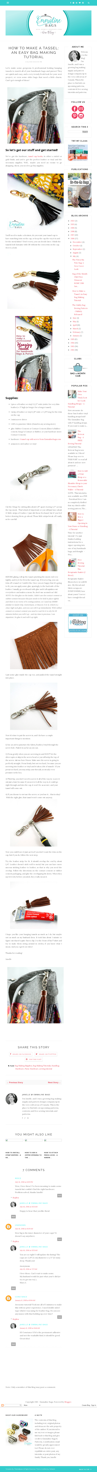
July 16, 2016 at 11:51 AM (28, 1207)
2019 (72, 228)
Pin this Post (35, 1059)
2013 (72, 346)
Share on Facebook (22, 1054)
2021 (72, 224)
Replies (16, 1198)
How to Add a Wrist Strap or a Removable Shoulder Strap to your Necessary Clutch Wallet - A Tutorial (78, 480)
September (77, 249)
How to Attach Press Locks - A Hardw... (51, 1155)
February (76, 332)
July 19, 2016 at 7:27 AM (28, 1269)
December (77, 242)
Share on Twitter (47, 1054)
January (76, 336)
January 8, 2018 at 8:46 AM (30, 1328)
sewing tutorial (45, 1069)
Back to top (84, 1469)
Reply (59, 1195)
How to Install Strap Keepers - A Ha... (13, 1155)
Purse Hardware (32, 1069)
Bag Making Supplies (23, 1066)
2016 (72, 238)
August (75, 253)
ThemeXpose (18, 1469)
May (74, 321)
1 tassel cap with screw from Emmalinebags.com (40, 439)
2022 (73, 221)
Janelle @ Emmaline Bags (36, 1094)
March (75, 328)
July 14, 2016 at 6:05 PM (24, 1182)
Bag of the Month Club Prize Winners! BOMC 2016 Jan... (79, 280)
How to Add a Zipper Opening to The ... (33, 1155)
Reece (18, 1178)
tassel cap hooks (35, 156)
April (75, 325)
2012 (72, 350)
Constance (21, 1297)
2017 (72, 235)
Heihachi (52, 1469)
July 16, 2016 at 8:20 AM (24, 1229)
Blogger (67, 1402)
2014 (72, 343)
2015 (72, 339)
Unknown (20, 1225)
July (74, 256)
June (75, 318)
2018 (72, 231)
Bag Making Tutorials (42, 1066)
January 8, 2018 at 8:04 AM (25, 1300)
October (76, 245)
